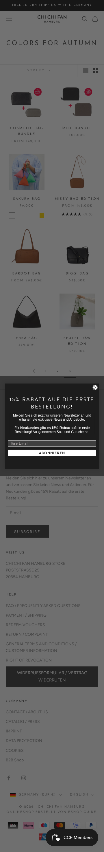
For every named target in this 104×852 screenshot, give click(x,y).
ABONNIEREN (52, 452)
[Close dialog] (95, 387)
